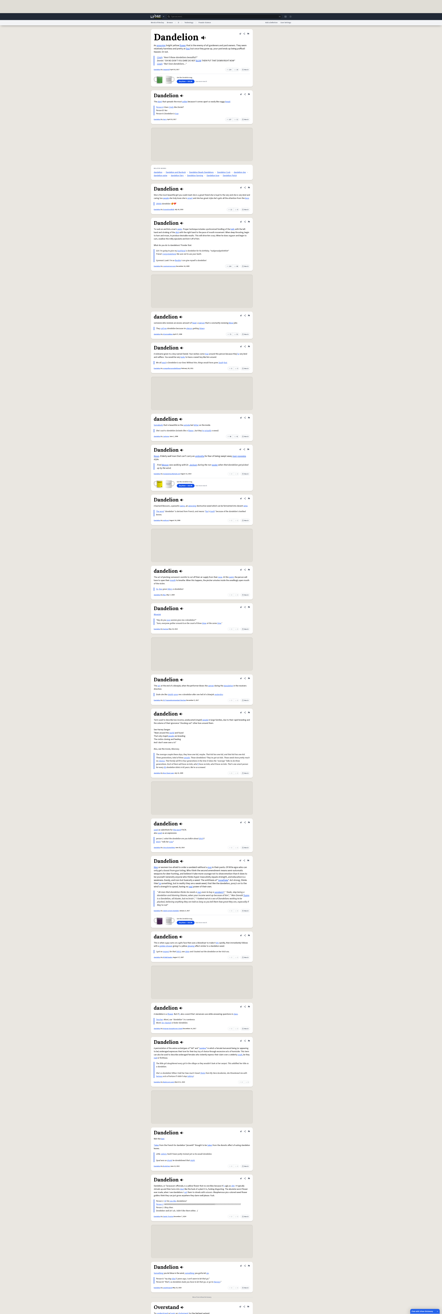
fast (225, 362)
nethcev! (166, 520)
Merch (246, 70)
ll (198, 764)
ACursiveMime (168, 334)
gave (176, 694)
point (231, 577)
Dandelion (157, 69)
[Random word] (279, 16)
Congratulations (169, 254)
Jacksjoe (166, 436)
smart (190, 198)
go (207, 1273)
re (238, 353)
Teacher (159, 1019)
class (236, 1014)
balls (233, 229)
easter (215, 464)
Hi (165, 1201)
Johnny (164, 1154)
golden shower (166, 946)
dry (217, 942)
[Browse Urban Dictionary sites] (157, 16)
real (191, 886)
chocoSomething (169, 847)
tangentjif (166, 69)
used (156, 829)
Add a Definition (271, 22)
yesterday (219, 694)
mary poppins (239, 456)
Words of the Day (157, 22)
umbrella (199, 456)
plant (160, 101)
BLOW (198, 60)
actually (207, 430)
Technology (188, 22)
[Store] (285, 16)
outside (186, 425)
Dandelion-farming (195, 175)
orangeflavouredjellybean (172, 368)
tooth (212, 511)
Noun (156, 456)
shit (233, 1185)
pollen (184, 101)
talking (190, 1076)
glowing (191, 946)
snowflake (223, 880)
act (159, 685)
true (177, 113)
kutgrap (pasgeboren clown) (173, 1028)
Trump (246, 895)
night (192, 1160)
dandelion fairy (177, 175)
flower (183, 45)
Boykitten (166, 1166)
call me (164, 328)
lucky (183, 357)
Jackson (193, 464)
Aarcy (165, 119)
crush (240, 1054)
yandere (202, 1048)
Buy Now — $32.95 (185, 81)
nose (220, 577)
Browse (170, 22)
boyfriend (181, 250)
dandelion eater (160, 175)
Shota (202, 1073)
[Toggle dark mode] (290, 16)
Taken (156, 1145)
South (220, 362)
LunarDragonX (167, 1288)
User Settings (286, 22)
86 (165, 767)
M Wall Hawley (168, 957)
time (219, 623)
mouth (173, 580)
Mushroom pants (168, 1082)
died (174, 1278)
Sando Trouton (168, 1216)
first (188, 48)
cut (185, 1192)
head (194, 323)
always (189, 328)
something (189, 1273)
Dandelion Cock (223, 172)
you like (173, 1201)
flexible (178, 260)
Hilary (169, 589)
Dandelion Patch (230, 175)
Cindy (159, 57)
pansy (182, 505)
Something (158, 1273)
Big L (164, 595)
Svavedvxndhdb (168, 209)
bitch (201, 838)
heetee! (166, 629)
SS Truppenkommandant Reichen (174, 700)
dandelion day (240, 172)
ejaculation (228, 685)
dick (177, 232)
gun (210, 867)
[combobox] (224, 16)
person (202, 323)
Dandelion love (213, 175)
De (163, 1022)
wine (245, 505)
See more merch (201, 81)
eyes (171, 841)
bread (227, 101)
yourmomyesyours (169, 266)
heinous (159, 1076)
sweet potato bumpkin (171, 911)
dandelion (158, 172)
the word (177, 829)
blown (202, 328)
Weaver (165, 464)
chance (162, 760)
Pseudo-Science (205, 22)
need (164, 362)
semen (211, 685)
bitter (196, 425)
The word (160, 511)
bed (162, 1138)
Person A (159, 107)
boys (247, 198)
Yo (157, 589)
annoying (161, 45)
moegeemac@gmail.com (171, 474)
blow (231, 323)
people (166, 198)
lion (206, 511)
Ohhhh (158, 203)
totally (170, 694)
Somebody (158, 425)
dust (182, 1189)
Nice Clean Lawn (168, 773)
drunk (169, 1160)
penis (179, 229)
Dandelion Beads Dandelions (201, 172)
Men (156, 867)
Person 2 (159, 1204)
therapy (217, 1282)
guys (169, 620)
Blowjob (157, 614)
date (187, 951)
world (171, 732)
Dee (160, 589)
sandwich (219, 892)
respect (166, 951)
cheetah (167, 1022)
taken (209, 1145)
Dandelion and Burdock (176, 172)
